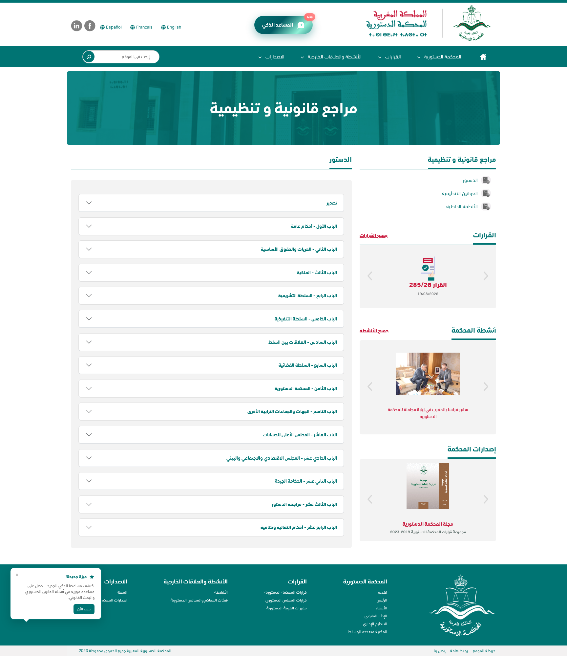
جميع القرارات (374, 235)
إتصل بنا (440, 650)
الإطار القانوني (376, 615)
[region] (428, 277)
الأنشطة (221, 592)
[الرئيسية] (483, 56)
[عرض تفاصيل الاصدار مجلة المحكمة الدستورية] (428, 486)
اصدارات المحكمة (113, 600)
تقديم (382, 592)
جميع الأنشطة (374, 330)
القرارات (392, 57)
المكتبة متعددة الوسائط (367, 631)
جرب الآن (84, 609)
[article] (211, 351)
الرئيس (382, 600)
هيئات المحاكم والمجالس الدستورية (199, 600)
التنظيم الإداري (375, 623)
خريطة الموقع (484, 650)
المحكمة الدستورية (442, 57)
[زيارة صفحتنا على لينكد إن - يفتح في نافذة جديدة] (76, 26)
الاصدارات (274, 57)
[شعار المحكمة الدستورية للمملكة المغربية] (425, 23)
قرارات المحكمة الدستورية (285, 592)
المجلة (122, 592)
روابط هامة (459, 650)
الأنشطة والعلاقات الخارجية (334, 57)
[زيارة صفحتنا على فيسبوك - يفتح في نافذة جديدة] (90, 26)
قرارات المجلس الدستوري (286, 600)
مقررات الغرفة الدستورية (286, 607)
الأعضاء (381, 607)
